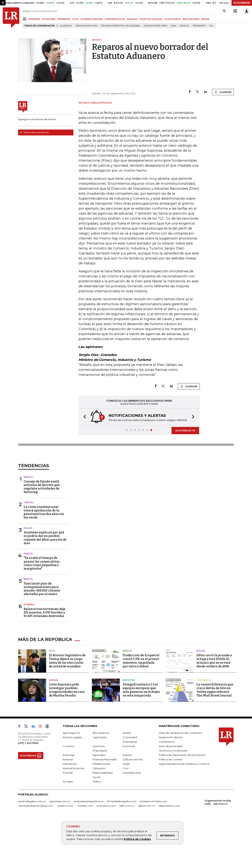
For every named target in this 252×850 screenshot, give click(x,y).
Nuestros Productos (171, 737)
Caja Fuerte (100, 737)
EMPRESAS (63, 19)
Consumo (68, 746)
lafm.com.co (127, 805)
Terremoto (199, 26)
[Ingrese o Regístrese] (246, 11)
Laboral (29, 502)
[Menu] (25, 18)
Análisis (127, 732)
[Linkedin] (205, 92)
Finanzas (68, 759)
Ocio (126, 768)
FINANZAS (34, 19)
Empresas (69, 755)
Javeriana (66, 26)
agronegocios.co (59, 801)
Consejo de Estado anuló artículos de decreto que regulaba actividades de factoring (42, 487)
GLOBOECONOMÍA (91, 19)
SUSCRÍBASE (241, 2)
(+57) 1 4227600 (28, 743)
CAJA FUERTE (172, 19)
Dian (173, 26)
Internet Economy (73, 768)
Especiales (99, 755)
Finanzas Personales (105, 759)
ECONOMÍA (49, 19)
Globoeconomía (132, 759)
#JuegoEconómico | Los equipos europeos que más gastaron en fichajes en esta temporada (141, 690)
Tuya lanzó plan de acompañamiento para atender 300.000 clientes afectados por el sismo (42, 589)
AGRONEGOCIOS (115, 19)
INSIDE (205, 19)
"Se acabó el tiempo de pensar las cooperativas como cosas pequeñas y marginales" (42, 563)
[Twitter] (197, 92)
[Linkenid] (35, 726)
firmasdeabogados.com (121, 801)
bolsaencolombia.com (153, 801)
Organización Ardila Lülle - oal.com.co (218, 802)
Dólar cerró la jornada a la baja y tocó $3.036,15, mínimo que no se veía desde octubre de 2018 (214, 661)
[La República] (11, 17)
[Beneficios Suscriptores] (235, 11)
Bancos (28, 477)
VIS (211, 26)
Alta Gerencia (101, 732)
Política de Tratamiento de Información (182, 755)
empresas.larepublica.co (88, 801)
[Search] (224, 11)
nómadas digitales (86, 26)
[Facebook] (190, 92)
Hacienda (29, 604)
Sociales (68, 781)
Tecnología (203, 680)
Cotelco (184, 26)
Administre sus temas (36, 132)
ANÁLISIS (132, 19)
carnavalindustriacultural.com (35, 805)
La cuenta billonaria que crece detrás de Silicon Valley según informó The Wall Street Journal (214, 690)
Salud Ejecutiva (132, 772)
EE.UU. (52, 650)
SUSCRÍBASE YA (185, 430)
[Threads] (48, 726)
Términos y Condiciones (173, 750)
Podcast (68, 772)
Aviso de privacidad (170, 746)
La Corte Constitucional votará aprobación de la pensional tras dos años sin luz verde (44, 512)
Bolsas (28, 528)
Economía (129, 746)
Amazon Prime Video (155, 26)
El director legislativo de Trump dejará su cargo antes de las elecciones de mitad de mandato (67, 661)
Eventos (127, 755)
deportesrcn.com (169, 805)
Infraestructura (101, 763)
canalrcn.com (65, 805)
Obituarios (99, 768)
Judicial (53, 680)
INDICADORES (190, 19)
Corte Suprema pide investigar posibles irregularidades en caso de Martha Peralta (67, 690)
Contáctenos (167, 741)
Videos (97, 781)
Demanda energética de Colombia (120, 26)
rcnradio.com (85, 805)
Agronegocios (71, 732)
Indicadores (70, 763)
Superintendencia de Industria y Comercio (184, 763)
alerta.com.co (146, 805)
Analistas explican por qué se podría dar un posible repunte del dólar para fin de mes (45, 538)
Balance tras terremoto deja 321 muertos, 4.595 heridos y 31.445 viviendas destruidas (44, 612)
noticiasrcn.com (106, 805)
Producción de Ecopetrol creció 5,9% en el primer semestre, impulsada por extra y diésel (141, 661)
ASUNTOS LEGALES (151, 19)
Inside (126, 763)
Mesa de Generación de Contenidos (180, 732)
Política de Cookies (137, 839)
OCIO (75, 19)
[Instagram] (42, 726)
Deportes (129, 680)
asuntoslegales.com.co (32, 801)
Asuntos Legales (72, 737)
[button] (84, 417)
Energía (127, 650)
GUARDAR (225, 92)
